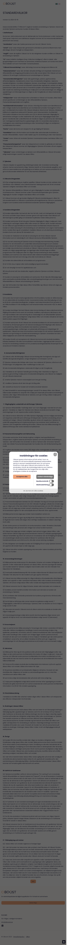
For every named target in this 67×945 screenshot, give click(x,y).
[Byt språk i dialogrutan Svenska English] (55, 455)
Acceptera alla (21, 477)
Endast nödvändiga (45, 477)
